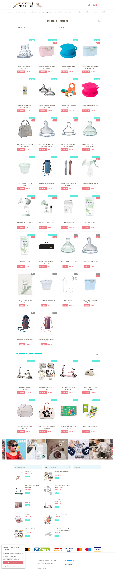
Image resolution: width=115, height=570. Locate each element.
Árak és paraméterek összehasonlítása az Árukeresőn (69, 564)
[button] (13, 566)
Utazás (24, 12)
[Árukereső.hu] (69, 561)
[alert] (13, 556)
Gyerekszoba (32, 12)
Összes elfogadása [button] (13, 562)
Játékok (17, 12)
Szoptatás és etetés (60, 12)
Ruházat (9, 12)
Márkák (103, 12)
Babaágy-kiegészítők (45, 12)
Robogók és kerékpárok (82, 12)
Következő (95, 12)
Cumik (71, 12)
